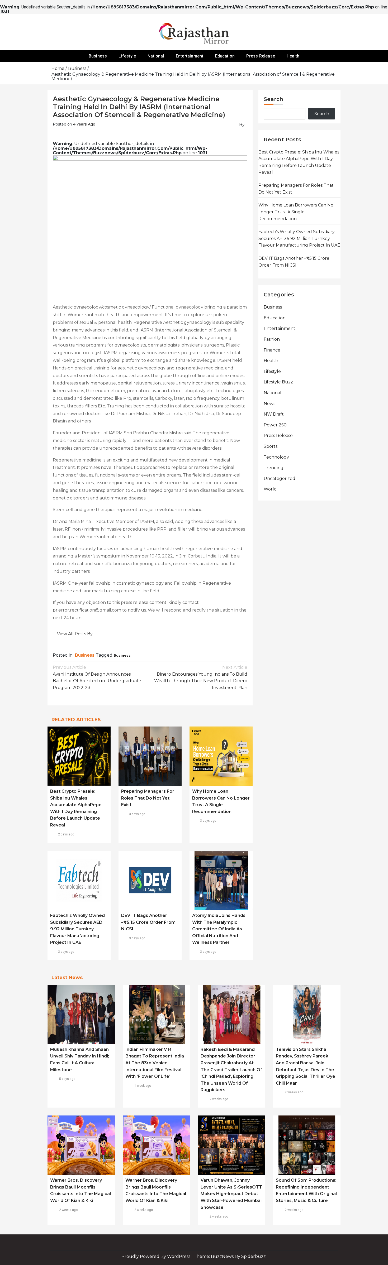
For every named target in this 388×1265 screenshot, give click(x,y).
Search (273, 99)
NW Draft (274, 414)
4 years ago (84, 124)
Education (225, 56)
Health (293, 56)
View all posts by (75, 633)
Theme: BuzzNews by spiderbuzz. (230, 1256)
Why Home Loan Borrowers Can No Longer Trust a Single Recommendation (295, 212)
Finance (272, 350)
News (269, 403)
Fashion (272, 339)
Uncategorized (279, 478)
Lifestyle (127, 56)
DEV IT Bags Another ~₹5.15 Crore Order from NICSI (148, 922)
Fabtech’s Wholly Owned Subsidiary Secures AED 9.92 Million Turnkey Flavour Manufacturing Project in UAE (77, 929)
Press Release (260, 56)
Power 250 (275, 424)
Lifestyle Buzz (278, 381)
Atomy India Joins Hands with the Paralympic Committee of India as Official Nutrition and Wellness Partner (218, 929)
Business (98, 56)
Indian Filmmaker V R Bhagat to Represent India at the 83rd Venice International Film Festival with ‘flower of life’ (154, 1063)
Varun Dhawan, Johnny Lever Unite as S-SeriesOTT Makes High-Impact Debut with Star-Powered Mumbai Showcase (231, 1194)
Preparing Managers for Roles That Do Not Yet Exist (147, 798)
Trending (273, 467)
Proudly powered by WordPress (156, 1256)
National (156, 56)
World (270, 489)
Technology (276, 457)
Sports (270, 446)
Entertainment (190, 56)
